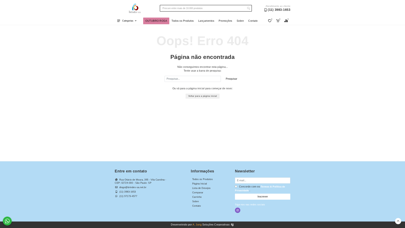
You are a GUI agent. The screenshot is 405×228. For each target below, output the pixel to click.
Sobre (240, 20)
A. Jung (197, 224)
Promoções (225, 20)
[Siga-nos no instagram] (237, 210)
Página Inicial (199, 183)
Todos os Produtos (182, 20)
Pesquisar (231, 78)
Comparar (197, 192)
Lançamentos (206, 20)
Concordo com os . (260, 188)
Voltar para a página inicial (202, 96)
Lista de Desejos (201, 188)
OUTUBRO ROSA (156, 20)
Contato (253, 20)
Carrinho (197, 197)
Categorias (127, 20)
